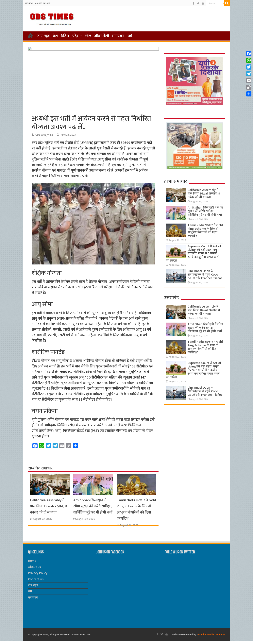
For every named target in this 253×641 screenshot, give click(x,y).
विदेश (65, 36)
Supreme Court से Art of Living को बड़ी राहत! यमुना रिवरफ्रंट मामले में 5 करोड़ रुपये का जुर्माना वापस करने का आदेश (193, 253)
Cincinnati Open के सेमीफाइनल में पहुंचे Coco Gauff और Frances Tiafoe (205, 274)
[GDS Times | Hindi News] (51, 18)
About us (34, 567)
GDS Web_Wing (44, 135)
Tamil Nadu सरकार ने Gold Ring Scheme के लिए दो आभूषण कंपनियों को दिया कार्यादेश (136, 509)
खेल (88, 36)
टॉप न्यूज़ (43, 36)
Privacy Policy (37, 573)
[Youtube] (202, 3)
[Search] (227, 3)
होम (30, 35)
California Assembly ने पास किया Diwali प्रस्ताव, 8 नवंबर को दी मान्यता (48, 506)
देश (55, 36)
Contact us (35, 579)
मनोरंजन (118, 36)
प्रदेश (75, 36)
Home (32, 561)
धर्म (129, 36)
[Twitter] (197, 3)
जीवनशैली (101, 36)
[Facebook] (193, 3)
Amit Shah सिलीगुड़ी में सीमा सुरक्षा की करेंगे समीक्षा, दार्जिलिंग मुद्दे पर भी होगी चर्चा (92, 506)
